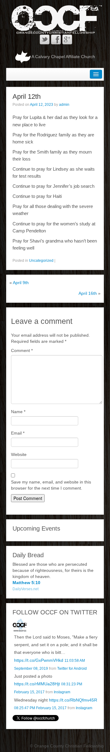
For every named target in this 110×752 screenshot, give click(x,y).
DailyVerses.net (25, 589)
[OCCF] (20, 625)
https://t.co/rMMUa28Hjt (37, 683)
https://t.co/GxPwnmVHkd (38, 660)
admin (64, 104)
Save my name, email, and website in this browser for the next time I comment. (51, 485)
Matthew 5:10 (26, 582)
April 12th (27, 96)
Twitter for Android (72, 668)
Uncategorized (41, 260)
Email (17, 433)
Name (18, 411)
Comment (22, 350)
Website (19, 454)
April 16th (88, 293)
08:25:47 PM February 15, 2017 (40, 708)
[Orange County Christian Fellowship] (55, 19)
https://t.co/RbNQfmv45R (73, 700)
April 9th (21, 282)
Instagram (62, 692)
